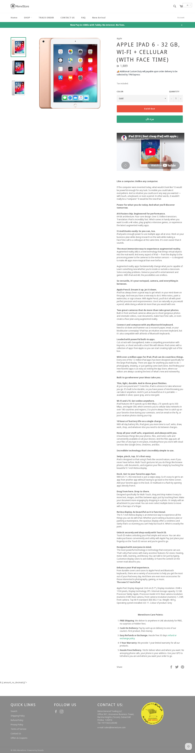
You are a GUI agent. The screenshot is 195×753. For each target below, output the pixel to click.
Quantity (174, 91)
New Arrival (99, 17)
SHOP (27, 17)
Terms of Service (18, 728)
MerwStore (21, 750)
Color (120, 91)
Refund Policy (17, 720)
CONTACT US (67, 17)
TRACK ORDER (46, 17)
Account (180, 17)
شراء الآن (150, 119)
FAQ (83, 17)
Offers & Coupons (19, 737)
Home (14, 17)
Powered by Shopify (35, 750)
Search (14, 711)
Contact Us (16, 733)
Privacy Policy (17, 724)
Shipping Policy (18, 715)
